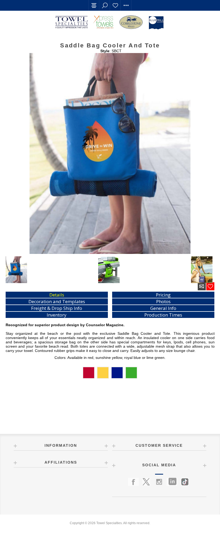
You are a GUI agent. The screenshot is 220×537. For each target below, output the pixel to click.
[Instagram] (159, 482)
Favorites (115, 5)
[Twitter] (146, 482)
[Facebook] (133, 482)
